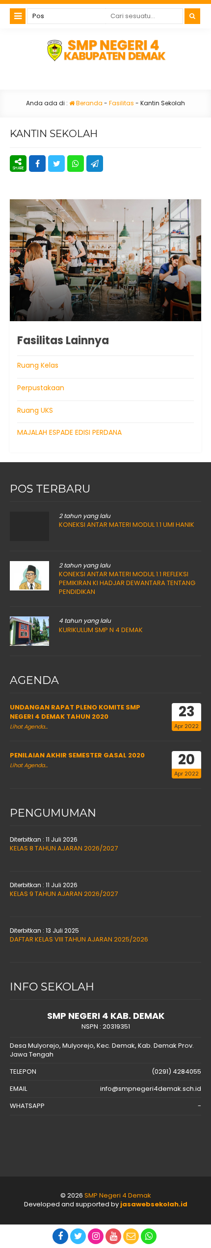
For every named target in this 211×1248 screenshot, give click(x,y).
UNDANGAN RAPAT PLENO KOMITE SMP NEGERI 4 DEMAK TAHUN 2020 (75, 712)
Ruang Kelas (37, 365)
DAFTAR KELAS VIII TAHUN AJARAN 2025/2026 (79, 939)
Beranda (89, 103)
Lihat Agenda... (29, 726)
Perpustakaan (40, 388)
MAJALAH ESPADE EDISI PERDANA (69, 432)
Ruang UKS (35, 410)
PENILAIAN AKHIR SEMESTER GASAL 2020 (77, 755)
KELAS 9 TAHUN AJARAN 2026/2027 (64, 893)
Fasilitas (121, 103)
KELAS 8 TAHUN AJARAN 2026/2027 (64, 848)
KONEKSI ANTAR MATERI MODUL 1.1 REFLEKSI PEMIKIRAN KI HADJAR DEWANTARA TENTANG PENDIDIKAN (127, 582)
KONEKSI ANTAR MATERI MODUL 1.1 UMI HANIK (126, 524)
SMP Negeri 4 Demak (117, 1195)
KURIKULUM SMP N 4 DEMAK (101, 630)
